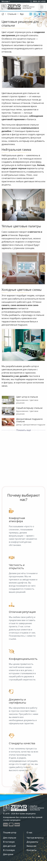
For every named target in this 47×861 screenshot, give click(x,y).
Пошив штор (9, 832)
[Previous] (4, 72)
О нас (29, 832)
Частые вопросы (35, 837)
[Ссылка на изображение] (23, 72)
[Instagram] (30, 14)
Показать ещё (23, 430)
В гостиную (9, 841)
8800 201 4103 (39, 1)
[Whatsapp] (35, 14)
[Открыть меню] (41, 7)
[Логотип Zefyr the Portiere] (18, 6)
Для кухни (8, 854)
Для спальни (9, 837)
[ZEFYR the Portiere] (23, 808)
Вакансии (31, 846)
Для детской (9, 846)
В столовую (9, 850)
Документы (32, 841)
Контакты (31, 850)
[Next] (43, 72)
